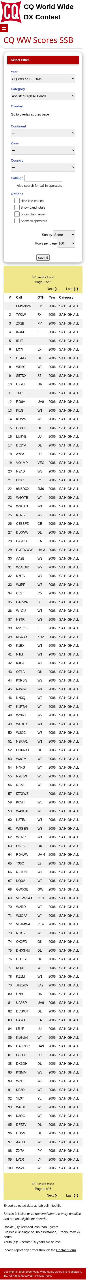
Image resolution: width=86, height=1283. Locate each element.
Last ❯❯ (72, 289)
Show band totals (33, 207)
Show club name (33, 214)
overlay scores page (34, 114)
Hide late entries (32, 201)
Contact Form (66, 1250)
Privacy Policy (43, 1275)
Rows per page (46, 243)
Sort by (47, 235)
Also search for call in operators (39, 185)
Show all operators (34, 221)
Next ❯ (53, 289)
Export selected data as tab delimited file (32, 1205)
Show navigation (4, 28)
